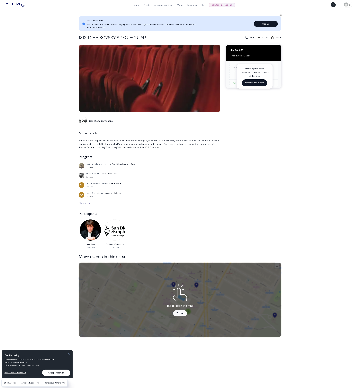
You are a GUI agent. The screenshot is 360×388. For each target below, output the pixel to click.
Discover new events (254, 83)
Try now (180, 313)
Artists (147, 5)
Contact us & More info (54, 383)
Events (136, 5)
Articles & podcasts (30, 383)
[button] (90, 203)
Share (278, 37)
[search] (333, 4)
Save (252, 37)
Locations (192, 5)
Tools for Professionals (222, 5)
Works (180, 5)
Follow (264, 37)
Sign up (265, 24)
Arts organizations (163, 5)
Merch (204, 5)
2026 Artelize (10, 383)
